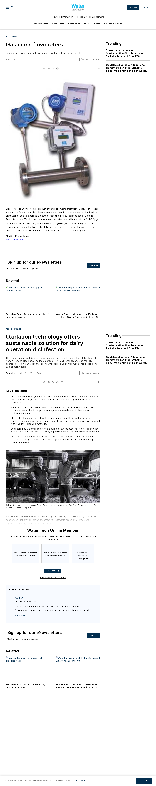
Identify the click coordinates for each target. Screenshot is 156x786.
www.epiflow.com (15, 239)
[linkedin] (48, 68)
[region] (78, 781)
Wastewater (58, 24)
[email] (62, 68)
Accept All (144, 781)
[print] (99, 68)
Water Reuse (74, 24)
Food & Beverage (13, 329)
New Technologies (113, 24)
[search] (12, 8)
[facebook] (44, 68)
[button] (8, 8)
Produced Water (92, 24)
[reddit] (57, 68)
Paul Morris (11, 373)
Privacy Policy (79, 780)
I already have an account (53, 577)
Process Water (41, 24)
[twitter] (53, 68)
